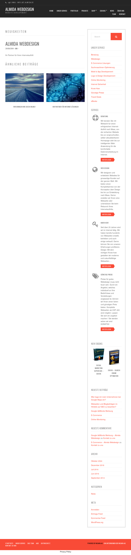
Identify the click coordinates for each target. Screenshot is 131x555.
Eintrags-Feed (97, 514)
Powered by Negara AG (95, 543)
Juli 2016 (94, 469)
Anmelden (95, 509)
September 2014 (98, 478)
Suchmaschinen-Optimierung (103, 67)
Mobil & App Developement (102, 71)
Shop (93, 10)
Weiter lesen (106, 160)
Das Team (31, 543)
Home (51, 10)
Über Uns (120, 10)
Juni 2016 (95, 473)
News (112, 10)
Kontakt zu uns (109, 438)
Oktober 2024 (96, 461)
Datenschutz (45, 543)
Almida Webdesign (19, 9)
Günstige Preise (97, 92)
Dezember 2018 (97, 465)
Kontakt (122, 14)
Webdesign (95, 59)
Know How (95, 88)
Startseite (9, 543)
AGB (37, 543)
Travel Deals (96, 97)
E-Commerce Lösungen (100, 63)
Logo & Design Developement (103, 75)
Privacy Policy (65, 552)
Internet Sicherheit (98, 84)
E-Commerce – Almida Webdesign (105, 442)
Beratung (95, 54)
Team (114, 14)
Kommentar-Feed (98, 518)
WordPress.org (97, 522)
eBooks (103, 10)
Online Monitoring (98, 80)
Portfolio (74, 10)
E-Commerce (96, 415)
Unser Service (62, 10)
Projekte (84, 10)
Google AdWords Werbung (102, 411)
